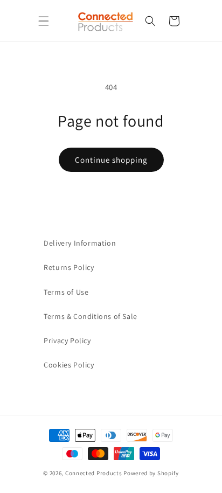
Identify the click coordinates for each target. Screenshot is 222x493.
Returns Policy (69, 267)
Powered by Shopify (151, 473)
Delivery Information (80, 243)
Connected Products (93, 473)
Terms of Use (66, 292)
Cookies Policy (69, 365)
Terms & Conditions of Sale (90, 316)
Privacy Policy (67, 340)
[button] (44, 21)
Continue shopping (111, 160)
